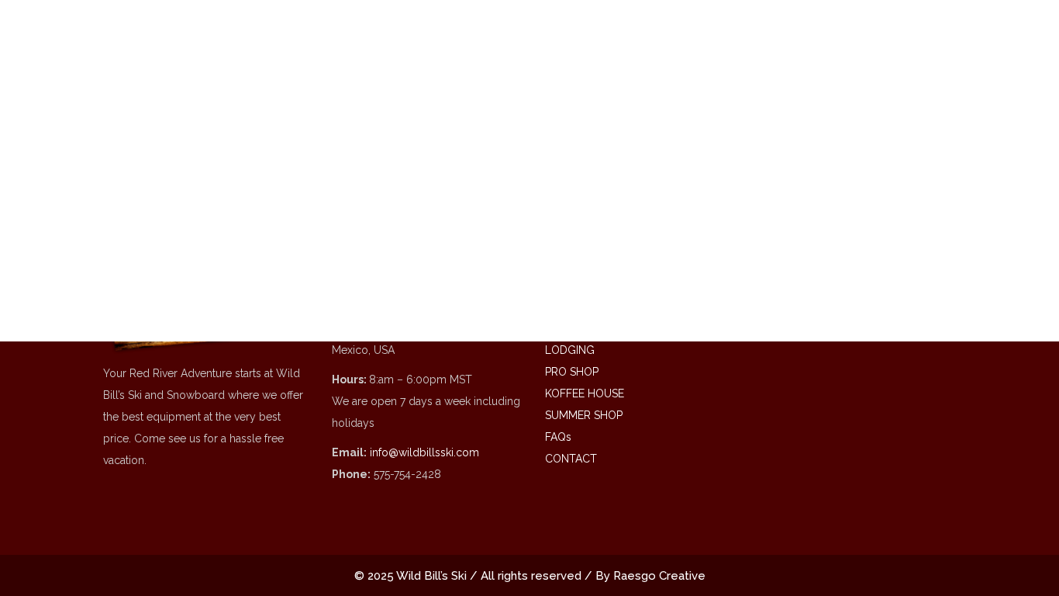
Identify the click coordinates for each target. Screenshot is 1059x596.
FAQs (558, 437)
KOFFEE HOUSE (584, 393)
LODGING (570, 350)
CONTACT (571, 458)
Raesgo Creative (659, 576)
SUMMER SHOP (584, 415)
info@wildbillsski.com (424, 452)
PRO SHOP (571, 372)
